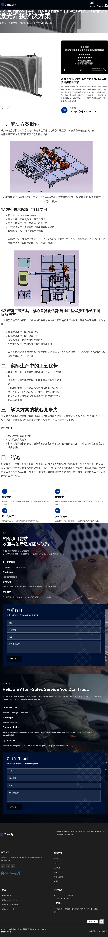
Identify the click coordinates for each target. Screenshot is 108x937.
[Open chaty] (101, 921)
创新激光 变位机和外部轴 (10, 905)
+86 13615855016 (10, 577)
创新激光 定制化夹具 (9, 909)
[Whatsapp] (8, 866)
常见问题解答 (58, 877)
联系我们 (74, 108)
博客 (55, 872)
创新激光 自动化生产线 (9, 900)
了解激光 (57, 868)
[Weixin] (13, 866)
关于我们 (57, 859)
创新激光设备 (6, 895)
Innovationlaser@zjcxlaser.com (15, 567)
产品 (55, 863)
